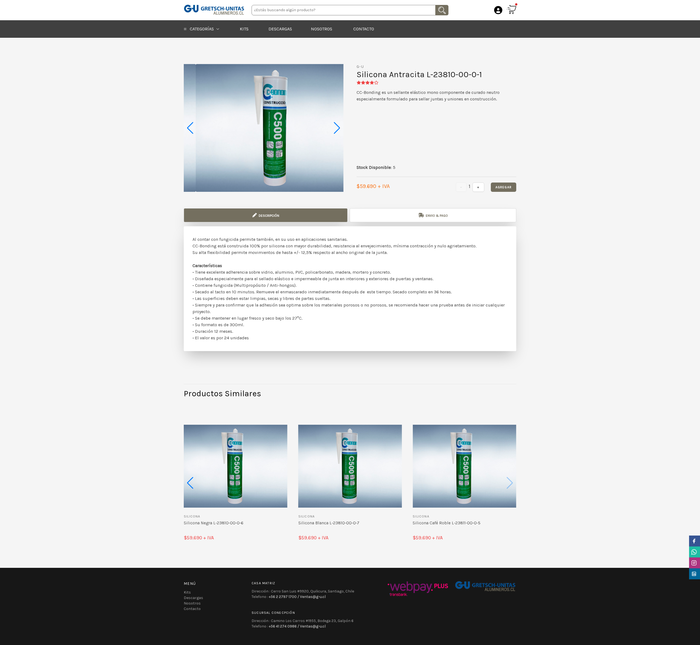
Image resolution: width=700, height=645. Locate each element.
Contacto (363, 28)
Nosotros (321, 28)
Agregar (503, 187)
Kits (244, 28)
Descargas (280, 28)
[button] (337, 128)
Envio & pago (436, 216)
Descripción (268, 216)
